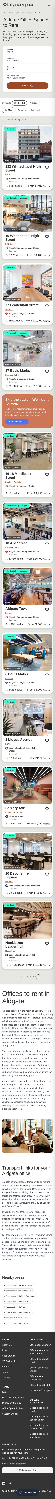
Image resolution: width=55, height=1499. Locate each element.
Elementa (9, 678)
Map (10, 110)
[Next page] (38, 976)
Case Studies (8, 1355)
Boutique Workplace (14, 482)
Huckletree (10, 951)
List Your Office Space (41, 1390)
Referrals (6, 1366)
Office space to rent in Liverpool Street (18, 1291)
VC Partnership (9, 1361)
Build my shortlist (17, 421)
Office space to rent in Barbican (16, 1323)
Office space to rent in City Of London (18, 1285)
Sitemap (6, 1377)
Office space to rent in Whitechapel (17, 1312)
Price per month (13, 76)
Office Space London (24, 13)
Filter (20, 103)
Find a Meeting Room (13, 1397)
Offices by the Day (11, 1403)
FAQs (4, 1392)
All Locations (8, 13)
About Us (7, 1344)
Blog (4, 1350)
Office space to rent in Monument (16, 1318)
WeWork (9, 309)
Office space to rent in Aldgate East (17, 1302)
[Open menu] (49, 5)
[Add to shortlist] (47, 167)
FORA (7, 175)
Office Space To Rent (13, 1408)
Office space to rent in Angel (14, 1307)
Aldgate (34, 103)
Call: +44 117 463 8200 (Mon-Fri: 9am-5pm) (24, 1458)
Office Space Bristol (40, 1385)
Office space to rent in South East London (19, 1296)
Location (10, 49)
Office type (11, 67)
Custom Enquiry (10, 1413)
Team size (10, 58)
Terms (5, 1372)
